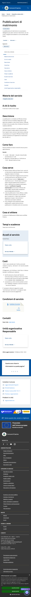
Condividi (5, 40)
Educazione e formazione (9, 488)
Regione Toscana (6, 2)
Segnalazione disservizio (9, 558)
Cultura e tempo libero (8, 485)
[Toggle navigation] (3, 8)
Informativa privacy (8, 571)
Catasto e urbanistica (8, 483)
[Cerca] (28, 8)
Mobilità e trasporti (8, 499)
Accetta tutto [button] (15, 588)
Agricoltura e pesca (8, 472)
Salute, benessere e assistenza (10, 501)
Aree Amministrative (8, 453)
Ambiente (5, 474)
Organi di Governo (7, 451)
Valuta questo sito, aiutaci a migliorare (16, 418)
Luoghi (5, 529)
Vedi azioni (12, 40)
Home (3, 14)
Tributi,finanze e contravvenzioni (11, 504)
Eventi (4, 526)
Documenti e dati (7, 465)
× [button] (29, 575)
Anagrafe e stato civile (17, 14)
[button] (15, 594)
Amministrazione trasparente (10, 569)
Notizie (5, 515)
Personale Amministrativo (9, 462)
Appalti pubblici (7, 478)
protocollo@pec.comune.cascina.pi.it (12, 542)
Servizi (8, 14)
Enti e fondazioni (7, 458)
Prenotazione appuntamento (10, 555)
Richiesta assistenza (8, 562)
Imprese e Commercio (8, 497)
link (2, 585)
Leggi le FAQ (6, 560)
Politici (5, 460)
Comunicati (6, 518)
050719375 (12, 322)
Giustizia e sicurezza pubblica (10, 495)
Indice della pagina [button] (9, 52)
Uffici (4, 455)
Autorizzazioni (6, 481)
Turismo (5, 506)
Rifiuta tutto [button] (15, 591)
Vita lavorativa (6, 508)
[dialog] (15, 585)
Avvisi (4, 520)
